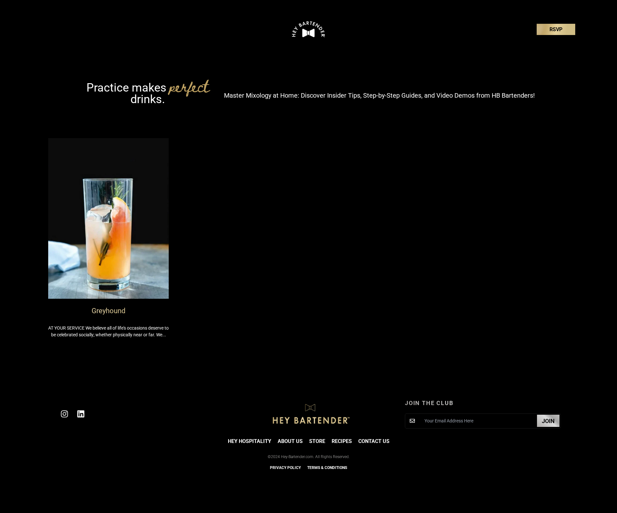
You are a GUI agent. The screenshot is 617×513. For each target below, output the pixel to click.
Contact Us (373, 441)
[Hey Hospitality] (308, 29)
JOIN (548, 421)
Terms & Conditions (327, 467)
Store (317, 441)
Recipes (342, 441)
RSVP (556, 29)
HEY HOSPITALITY (249, 441)
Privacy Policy (285, 467)
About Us (290, 441)
